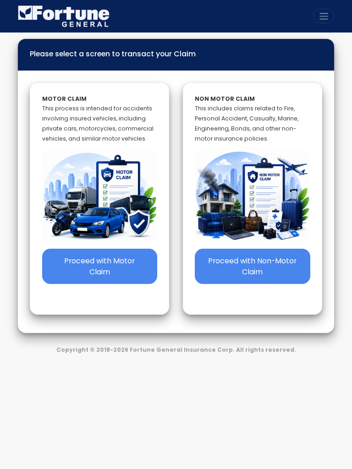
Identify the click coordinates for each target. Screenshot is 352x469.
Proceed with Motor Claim (99, 266)
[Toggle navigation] (323, 16)
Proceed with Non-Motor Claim (252, 266)
